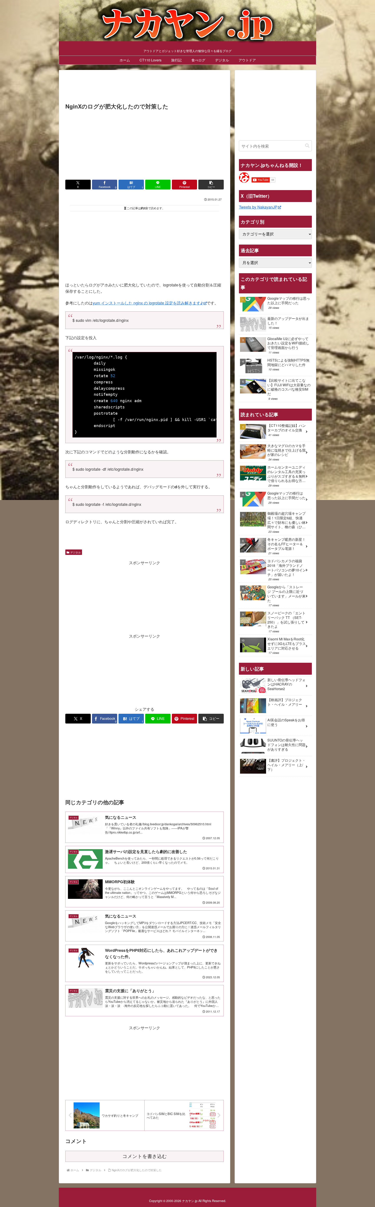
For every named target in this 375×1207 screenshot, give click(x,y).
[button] (211, 184)
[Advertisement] (144, 87)
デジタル (75, 552)
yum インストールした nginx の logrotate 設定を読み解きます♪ (148, 303)
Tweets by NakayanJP (258, 207)
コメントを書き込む (144, 1156)
